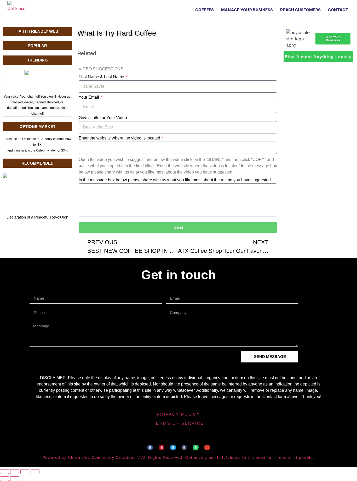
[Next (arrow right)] (14, 478)
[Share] (24, 471)
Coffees (204, 9)
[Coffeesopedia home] (16, 10)
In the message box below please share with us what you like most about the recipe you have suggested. (175, 180)
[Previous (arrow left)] (4, 478)
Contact (338, 9)
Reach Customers (300, 9)
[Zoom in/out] (4, 471)
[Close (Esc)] (35, 471)
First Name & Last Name (102, 77)
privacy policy (178, 414)
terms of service (178, 423)
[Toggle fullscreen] (14, 471)
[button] (150, 448)
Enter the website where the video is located (120, 138)
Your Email (89, 97)
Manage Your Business (247, 9)
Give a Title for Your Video (103, 118)
